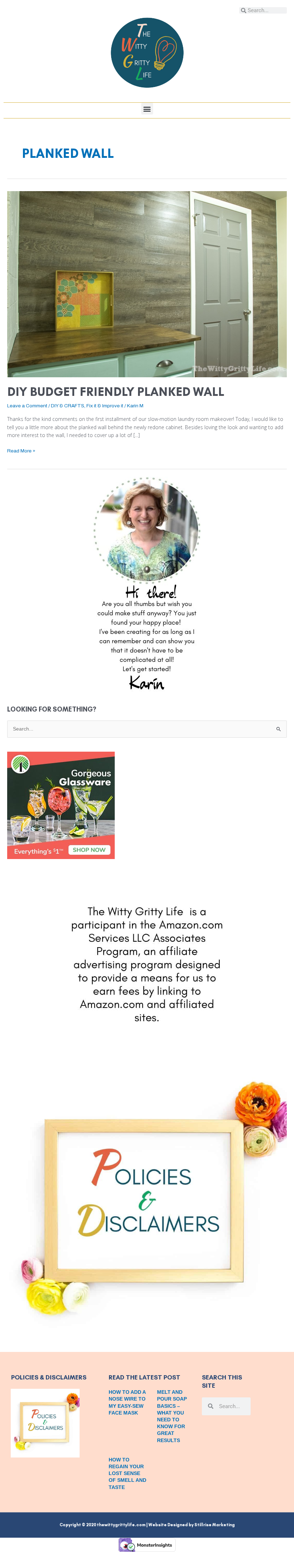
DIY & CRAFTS (67, 405)
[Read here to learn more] (147, 584)
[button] (147, 109)
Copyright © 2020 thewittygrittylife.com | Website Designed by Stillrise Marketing (147, 1524)
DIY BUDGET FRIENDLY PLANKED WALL (115, 391)
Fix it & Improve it (104, 405)
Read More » (21, 450)
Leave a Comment (27, 405)
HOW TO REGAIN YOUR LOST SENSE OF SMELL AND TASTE (127, 1473)
